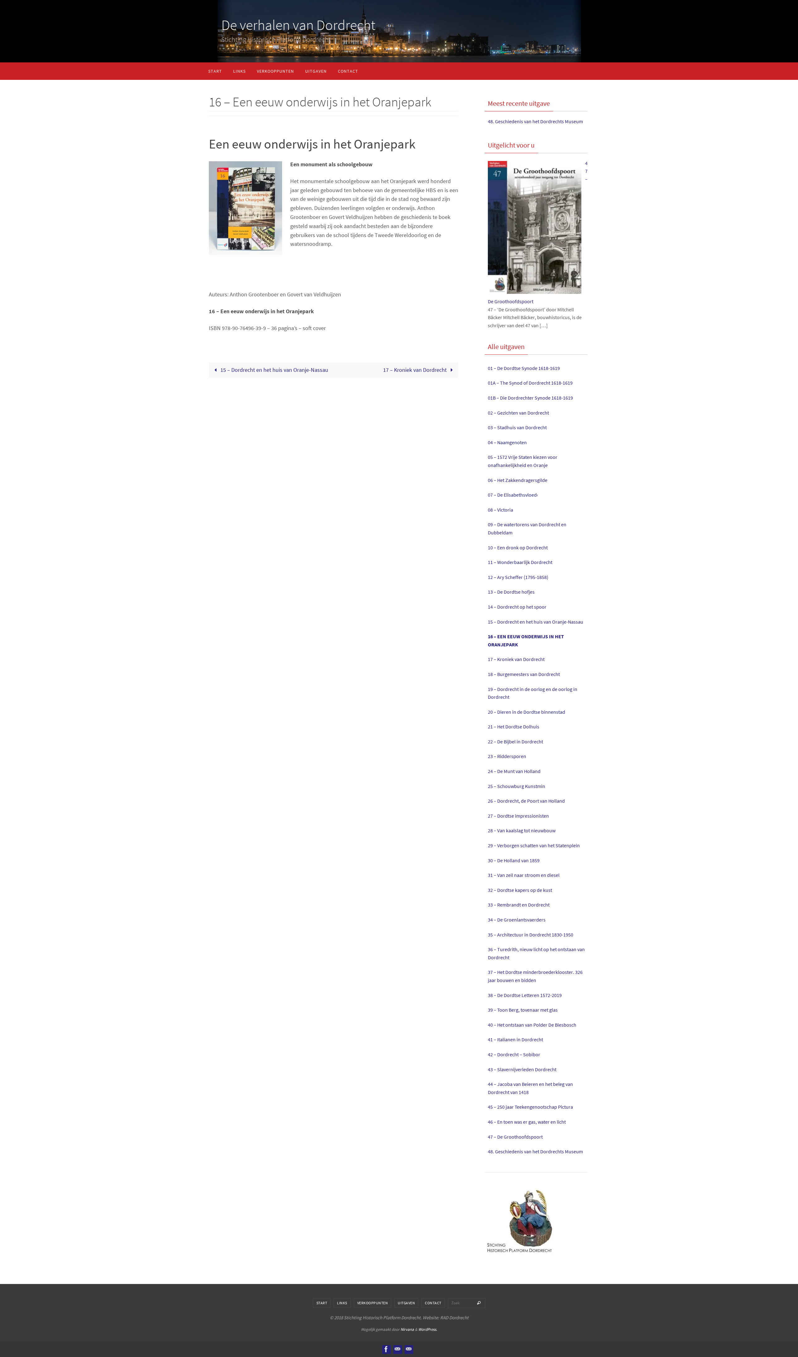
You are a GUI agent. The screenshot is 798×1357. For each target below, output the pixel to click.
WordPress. (427, 1329)
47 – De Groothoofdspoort (515, 1137)
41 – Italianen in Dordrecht (515, 1039)
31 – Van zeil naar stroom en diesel (524, 875)
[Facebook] (386, 1349)
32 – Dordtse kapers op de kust (520, 890)
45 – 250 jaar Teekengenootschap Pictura (530, 1107)
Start (321, 1303)
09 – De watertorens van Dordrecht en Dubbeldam (527, 528)
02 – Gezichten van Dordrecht (518, 413)
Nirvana (407, 1329)
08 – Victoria (500, 510)
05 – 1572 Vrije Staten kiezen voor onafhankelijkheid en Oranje (522, 461)
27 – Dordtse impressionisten (518, 816)
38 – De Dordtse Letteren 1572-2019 (525, 995)
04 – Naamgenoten (507, 442)
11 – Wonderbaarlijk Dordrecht (520, 562)
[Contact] (397, 1349)
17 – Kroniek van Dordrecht (415, 369)
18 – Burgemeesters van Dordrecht (524, 674)
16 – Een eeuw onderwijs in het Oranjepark (526, 640)
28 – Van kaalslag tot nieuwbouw (521, 830)
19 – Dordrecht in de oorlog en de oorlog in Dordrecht (532, 693)
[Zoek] (479, 1303)
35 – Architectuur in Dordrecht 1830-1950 (530, 934)
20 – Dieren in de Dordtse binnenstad (526, 712)
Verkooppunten (372, 1303)
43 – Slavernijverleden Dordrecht (522, 1069)
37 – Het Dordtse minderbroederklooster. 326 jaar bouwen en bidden (535, 976)
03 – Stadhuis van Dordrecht (517, 427)
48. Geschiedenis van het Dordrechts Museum (535, 121)
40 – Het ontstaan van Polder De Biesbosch (532, 1025)
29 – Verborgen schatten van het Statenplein (534, 845)
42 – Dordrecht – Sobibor (514, 1054)
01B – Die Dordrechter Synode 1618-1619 (530, 398)
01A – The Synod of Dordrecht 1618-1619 (530, 383)
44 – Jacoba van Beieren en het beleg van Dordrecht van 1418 (530, 1088)
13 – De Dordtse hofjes (511, 592)
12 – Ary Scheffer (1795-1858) (518, 577)
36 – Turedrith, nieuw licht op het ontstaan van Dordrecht (536, 953)
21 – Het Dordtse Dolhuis (513, 726)
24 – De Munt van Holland (514, 771)
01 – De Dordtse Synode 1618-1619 (524, 368)
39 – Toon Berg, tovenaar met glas (523, 1010)
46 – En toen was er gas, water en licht (527, 1122)
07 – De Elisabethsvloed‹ (513, 495)
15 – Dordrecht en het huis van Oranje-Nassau (273, 369)
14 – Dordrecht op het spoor (517, 607)
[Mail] (409, 1349)
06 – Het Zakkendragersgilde (517, 480)
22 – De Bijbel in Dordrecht (515, 741)
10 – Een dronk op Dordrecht (518, 547)
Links (342, 1303)
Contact (433, 1303)
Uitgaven (406, 1303)
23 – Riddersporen (507, 756)
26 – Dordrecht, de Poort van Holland (526, 801)
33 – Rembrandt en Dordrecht (519, 905)
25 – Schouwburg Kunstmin (516, 786)
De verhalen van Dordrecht (298, 25)
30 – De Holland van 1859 (514, 860)
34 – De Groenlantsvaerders (517, 920)
